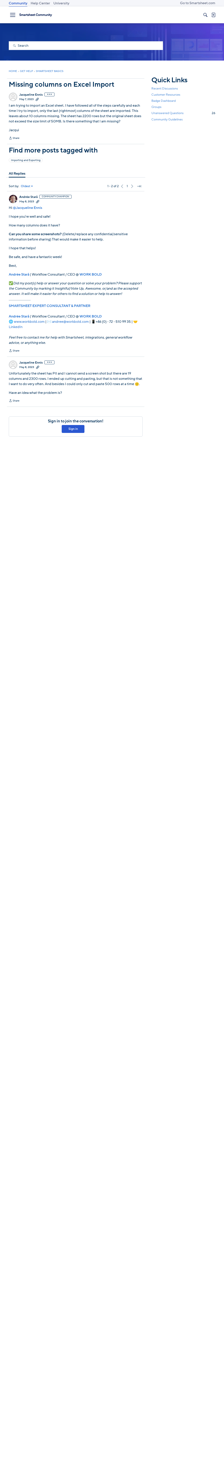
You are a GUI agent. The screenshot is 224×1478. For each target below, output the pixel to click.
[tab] (17, 173)
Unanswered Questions (183, 113)
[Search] (205, 15)
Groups (156, 107)
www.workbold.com (29, 321)
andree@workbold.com (70, 321)
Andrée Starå (28, 197)
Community (18, 3)
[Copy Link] (37, 99)
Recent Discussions (164, 88)
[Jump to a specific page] (139, 186)
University (61, 3)
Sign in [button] (73, 429)
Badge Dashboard (163, 101)
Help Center (40, 3)
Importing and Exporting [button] (25, 160)
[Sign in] (213, 15)
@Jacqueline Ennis (27, 207)
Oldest (25, 186)
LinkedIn (16, 327)
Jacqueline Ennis (31, 95)
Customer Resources (165, 95)
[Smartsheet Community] (35, 15)
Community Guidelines (167, 119)
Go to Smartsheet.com (197, 3)
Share (14, 138)
